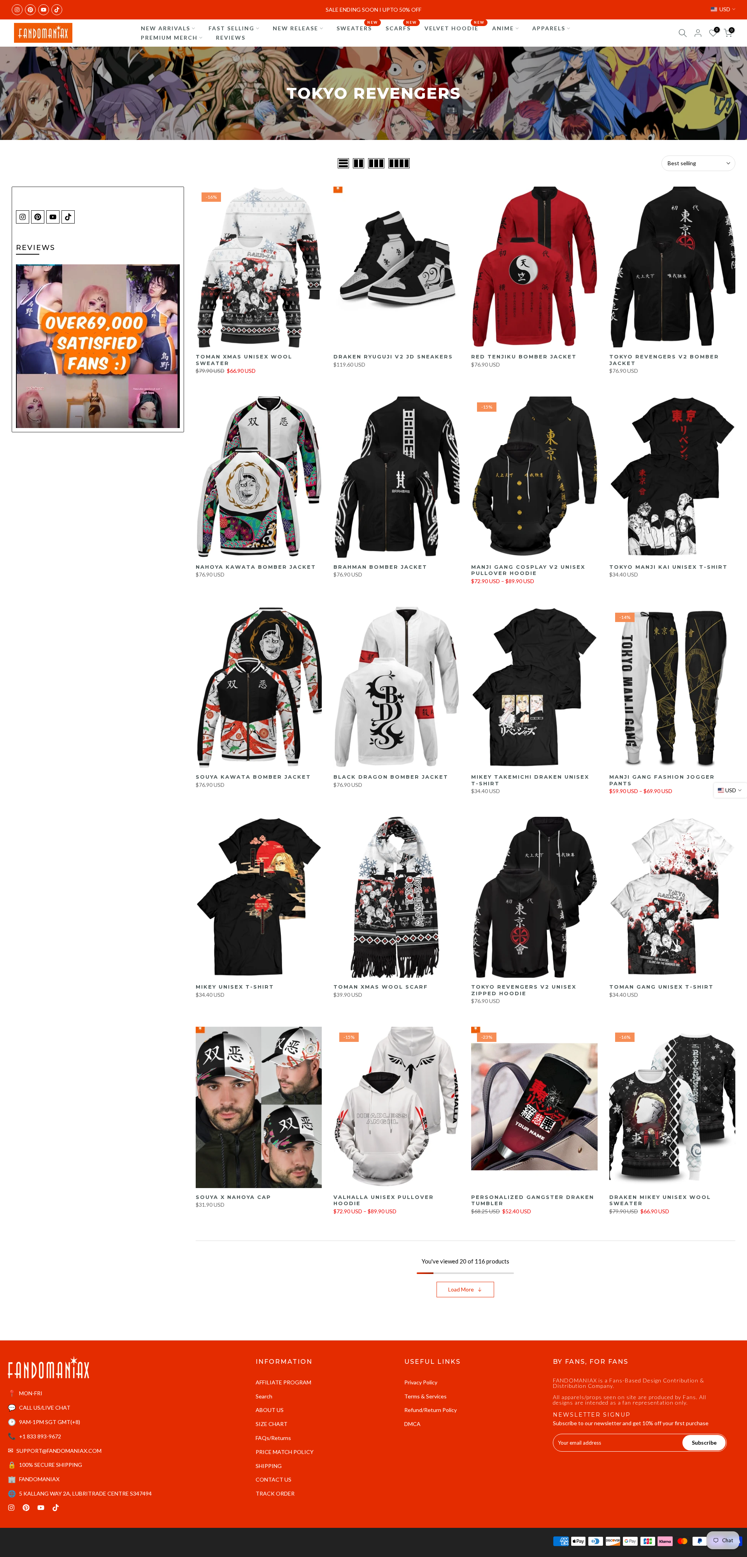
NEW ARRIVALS (165, 28)
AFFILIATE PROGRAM (283, 1382)
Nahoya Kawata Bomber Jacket (256, 567)
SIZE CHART (272, 1424)
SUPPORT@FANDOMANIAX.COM (59, 1450)
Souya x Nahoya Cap (233, 1197)
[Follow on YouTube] (43, 9)
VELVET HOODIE (454, 27)
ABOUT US (270, 1410)
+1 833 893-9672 (40, 1436)
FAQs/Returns (273, 1438)
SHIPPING (269, 1466)
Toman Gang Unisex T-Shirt (661, 987)
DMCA (412, 1424)
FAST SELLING (231, 28)
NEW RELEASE (295, 28)
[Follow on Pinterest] (30, 9)
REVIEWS (230, 37)
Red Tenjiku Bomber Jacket (524, 356)
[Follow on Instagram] (17, 9)
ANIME (503, 28)
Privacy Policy (420, 1382)
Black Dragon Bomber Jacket (390, 777)
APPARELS (548, 28)
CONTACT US (273, 1479)
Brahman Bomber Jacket (380, 567)
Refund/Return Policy (430, 1410)
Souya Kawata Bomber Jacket (253, 777)
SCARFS (401, 27)
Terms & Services (425, 1396)
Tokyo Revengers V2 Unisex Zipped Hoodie (523, 990)
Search (264, 1396)
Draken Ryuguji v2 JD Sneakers (393, 356)
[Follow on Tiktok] (56, 9)
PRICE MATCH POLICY (285, 1452)
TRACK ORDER (275, 1493)
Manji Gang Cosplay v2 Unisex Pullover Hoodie (528, 570)
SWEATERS (357, 27)
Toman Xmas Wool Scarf (380, 987)
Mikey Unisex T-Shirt (235, 987)
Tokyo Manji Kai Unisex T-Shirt (668, 567)
